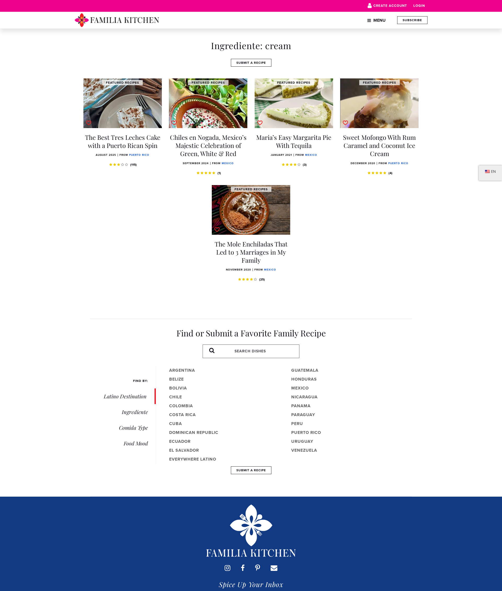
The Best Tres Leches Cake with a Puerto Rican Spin (122, 141)
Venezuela (304, 450)
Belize (176, 379)
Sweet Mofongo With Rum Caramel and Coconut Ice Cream (379, 145)
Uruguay (302, 441)
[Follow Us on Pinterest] (257, 568)
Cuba (175, 424)
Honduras (304, 379)
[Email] (274, 568)
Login (419, 5)
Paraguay (303, 415)
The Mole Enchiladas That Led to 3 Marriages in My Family (251, 252)
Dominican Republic (193, 432)
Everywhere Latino (192, 459)
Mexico (228, 163)
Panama (301, 406)
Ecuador (180, 441)
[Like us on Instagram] (227, 568)
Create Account (390, 5)
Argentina (182, 370)
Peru (297, 424)
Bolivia (178, 388)
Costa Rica (182, 415)
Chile (175, 397)
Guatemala (304, 370)
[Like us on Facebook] (243, 568)
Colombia (181, 406)
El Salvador (184, 450)
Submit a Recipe (251, 62)
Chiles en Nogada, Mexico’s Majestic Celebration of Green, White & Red (208, 145)
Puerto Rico (139, 155)
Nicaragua (304, 397)
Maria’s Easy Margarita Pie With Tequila (293, 141)
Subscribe (412, 20)
